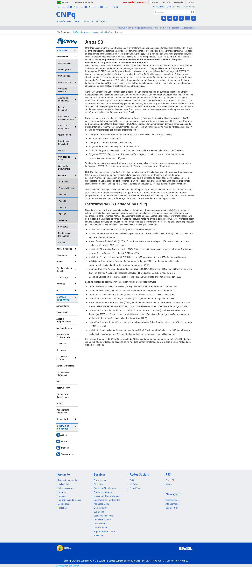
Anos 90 (118, 32)
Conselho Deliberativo (63, 90)
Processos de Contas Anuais (63, 336)
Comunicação (62, 277)
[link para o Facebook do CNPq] (175, 18)
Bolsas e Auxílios (64, 248)
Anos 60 (62, 200)
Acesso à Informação (63, 298)
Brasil (65, 2)
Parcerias (60, 283)
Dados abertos (63, 419)
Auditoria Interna (64, 327)
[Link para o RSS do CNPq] (193, 18)
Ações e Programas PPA (63, 320)
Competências (64, 75)
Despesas (61, 350)
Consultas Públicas (65, 365)
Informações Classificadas (62, 395)
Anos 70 (62, 207)
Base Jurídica (64, 82)
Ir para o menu (80, 7)
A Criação (63, 181)
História (108, 32)
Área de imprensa (188, 28)
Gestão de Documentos (64, 167)
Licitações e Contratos (61, 358)
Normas (61, 150)
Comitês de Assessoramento (66, 117)
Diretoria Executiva (62, 108)
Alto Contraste (174, 7)
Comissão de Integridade (64, 127)
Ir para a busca (95, 7)
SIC (58, 381)
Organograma (64, 69)
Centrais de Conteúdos (63, 427)
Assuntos (85, 32)
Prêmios (60, 261)
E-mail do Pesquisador (171, 28)
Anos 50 (62, 194)
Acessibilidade (158, 7)
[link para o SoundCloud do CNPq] (169, 18)
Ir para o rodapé (111, 7)
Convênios (61, 343)
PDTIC (59, 403)
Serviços (158, 28)
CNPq (75, 32)
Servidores (63, 226)
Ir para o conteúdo (64, 7)
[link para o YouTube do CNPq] (163, 18)
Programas (61, 255)
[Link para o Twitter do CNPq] (181, 18)
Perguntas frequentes (125, 28)
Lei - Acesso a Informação (63, 373)
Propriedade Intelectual (64, 142)
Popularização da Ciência (64, 269)
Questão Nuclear (67, 188)
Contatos (62, 242)
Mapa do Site (189, 7)
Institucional (97, 32)
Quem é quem (64, 134)
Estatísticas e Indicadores (64, 234)
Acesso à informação (84, 2)
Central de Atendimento (143, 28)
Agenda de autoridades (63, 99)
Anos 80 (62, 213)
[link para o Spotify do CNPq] (187, 18)
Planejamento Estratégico (62, 411)
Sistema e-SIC (63, 387)
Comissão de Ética (64, 158)
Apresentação (64, 62)
